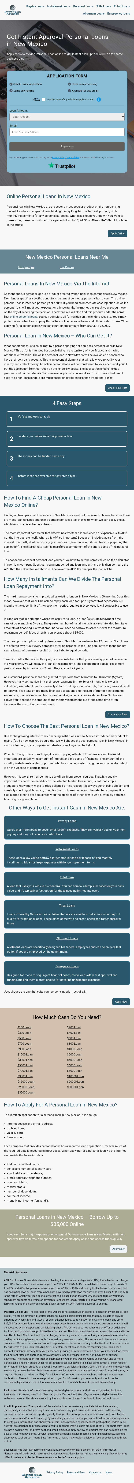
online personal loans (23, 316)
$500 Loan (24, 1038)
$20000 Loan (75, 1081)
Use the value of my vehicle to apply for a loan (70, 99)
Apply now (67, 146)
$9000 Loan (25, 1076)
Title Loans (67, 877)
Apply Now (121, 1001)
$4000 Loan (74, 1060)
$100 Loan (24, 1027)
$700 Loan (24, 1043)
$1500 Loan (25, 1054)
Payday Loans (67, 821)
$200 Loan (74, 1027)
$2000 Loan (74, 1054)
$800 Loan (74, 1043)
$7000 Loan (25, 1070)
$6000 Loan (74, 1065)
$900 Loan (24, 1049)
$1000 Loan (74, 1049)
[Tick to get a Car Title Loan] (99, 99)
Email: (13, 125)
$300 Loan (24, 1032)
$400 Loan (74, 1032)
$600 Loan (74, 1038)
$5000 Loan (25, 1065)
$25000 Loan (25, 1087)
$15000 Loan (25, 1081)
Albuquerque (26, 267)
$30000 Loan (75, 1087)
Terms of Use (72, 157)
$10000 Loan (75, 1076)
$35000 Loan (25, 1092)
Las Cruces (67, 267)
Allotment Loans (67, 938)
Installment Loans (67, 849)
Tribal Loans (67, 905)
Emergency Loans (67, 966)
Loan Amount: (18, 110)
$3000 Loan (25, 1060)
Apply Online (118, 233)
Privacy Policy (58, 157)
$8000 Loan (74, 1070)
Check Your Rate (117, 387)
